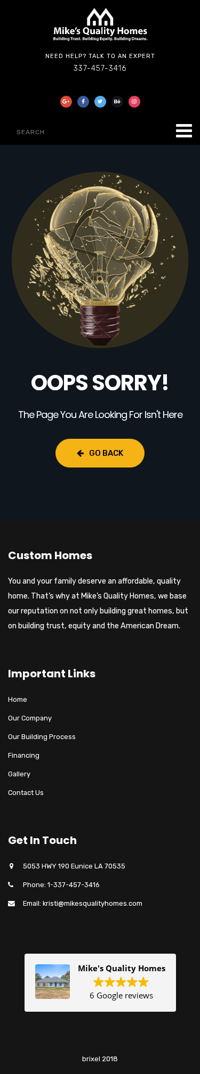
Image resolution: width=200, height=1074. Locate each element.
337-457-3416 (100, 68)
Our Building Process (42, 737)
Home (17, 699)
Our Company (30, 718)
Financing (23, 755)
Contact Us (26, 793)
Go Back (106, 453)
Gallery (19, 774)
